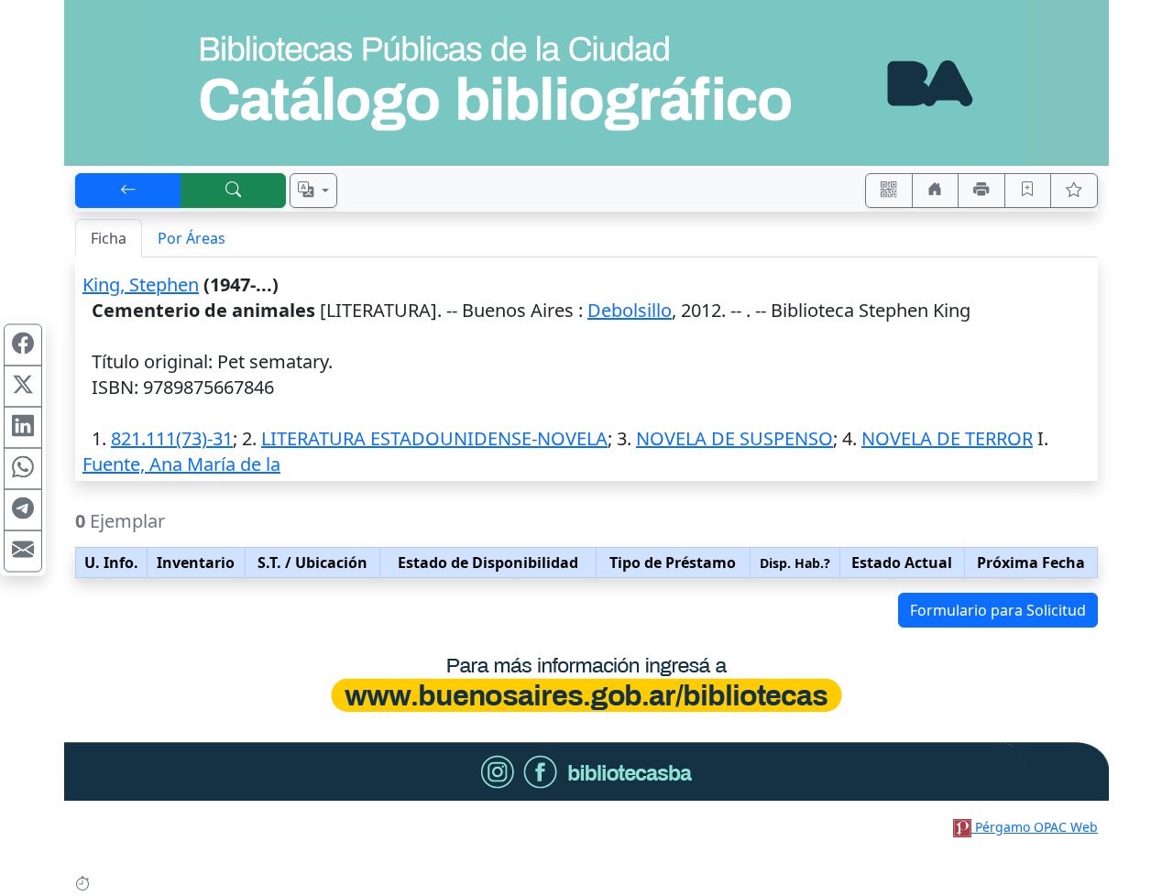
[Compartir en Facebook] (23, 345)
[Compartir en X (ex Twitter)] (23, 387)
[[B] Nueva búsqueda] (234, 190)
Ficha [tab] (108, 238)
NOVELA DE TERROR (947, 438)
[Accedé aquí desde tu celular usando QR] (889, 190)
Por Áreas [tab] (191, 238)
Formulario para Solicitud (998, 610)
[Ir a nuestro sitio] (935, 190)
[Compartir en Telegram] (23, 510)
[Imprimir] (981, 190)
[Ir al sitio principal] (586, 83)
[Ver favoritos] (1074, 190)
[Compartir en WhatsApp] (23, 469)
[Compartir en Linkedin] (23, 428)
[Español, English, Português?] (313, 190)
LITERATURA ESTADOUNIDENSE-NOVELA (434, 438)
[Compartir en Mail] (23, 551)
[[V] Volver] (128, 190)
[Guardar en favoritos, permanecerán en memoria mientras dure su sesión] (1028, 190)
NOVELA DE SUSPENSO (734, 438)
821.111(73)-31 (172, 438)
